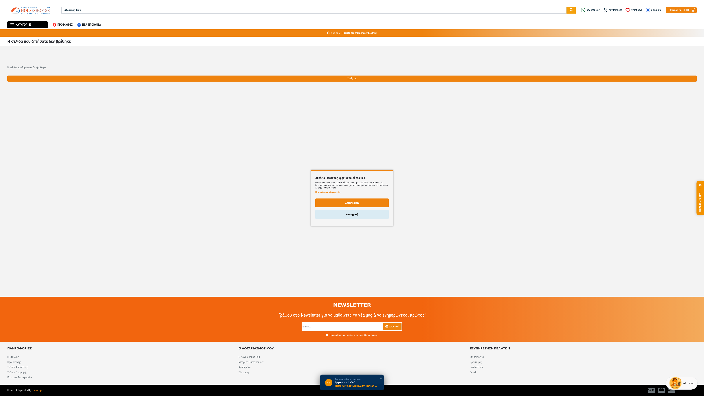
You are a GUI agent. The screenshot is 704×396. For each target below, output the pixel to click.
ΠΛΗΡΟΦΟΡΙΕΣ (19, 348)
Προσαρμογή (352, 214)
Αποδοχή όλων (352, 202)
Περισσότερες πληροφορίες (328, 192)
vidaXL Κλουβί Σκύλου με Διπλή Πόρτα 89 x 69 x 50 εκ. (356, 385)
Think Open (38, 390)
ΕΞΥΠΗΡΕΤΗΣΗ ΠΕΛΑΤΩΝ (490, 348)
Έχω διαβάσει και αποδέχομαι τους (353, 335)
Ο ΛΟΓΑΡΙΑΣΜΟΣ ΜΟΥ (256, 348)
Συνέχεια (352, 78)
